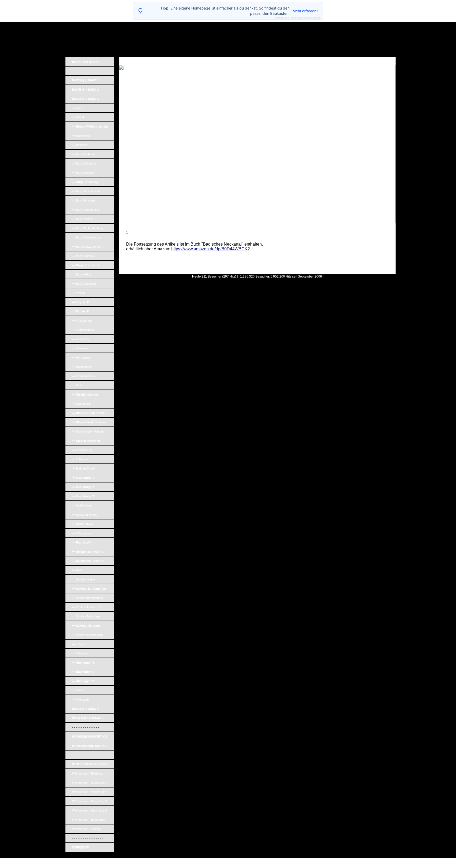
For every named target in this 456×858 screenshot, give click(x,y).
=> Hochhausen (82, 366)
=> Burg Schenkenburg (87, 237)
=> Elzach (78, 292)
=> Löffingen (80, 459)
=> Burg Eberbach (83, 172)
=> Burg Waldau (82, 274)
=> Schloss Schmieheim (87, 634)
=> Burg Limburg (82, 219)
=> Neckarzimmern (84, 514)
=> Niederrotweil (82, 524)
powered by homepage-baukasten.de (298, 17)
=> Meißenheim (82, 505)
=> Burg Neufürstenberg (87, 228)
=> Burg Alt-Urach (83, 154)
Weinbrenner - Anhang (86, 829)
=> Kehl (77, 385)
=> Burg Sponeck (83, 255)
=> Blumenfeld (81, 135)
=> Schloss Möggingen (86, 616)
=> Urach (78, 690)
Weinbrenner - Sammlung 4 (89, 810)
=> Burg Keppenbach (85, 209)
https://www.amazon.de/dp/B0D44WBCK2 (210, 249)
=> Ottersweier (81, 533)
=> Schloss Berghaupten (87, 597)
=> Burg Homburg (83, 200)
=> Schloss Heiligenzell (86, 607)
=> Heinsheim (80, 348)
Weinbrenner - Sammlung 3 (89, 801)
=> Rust (77, 570)
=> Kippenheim (81, 403)
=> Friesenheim (82, 320)
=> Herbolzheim (82, 357)
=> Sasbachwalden (84, 579)
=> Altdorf (78, 117)
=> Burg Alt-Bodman (84, 163)
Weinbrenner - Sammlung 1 (89, 782)
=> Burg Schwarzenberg (87, 246)
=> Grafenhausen (83, 329)
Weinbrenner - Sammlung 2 (89, 792)
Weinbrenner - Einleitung (87, 773)
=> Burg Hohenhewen (86, 191)
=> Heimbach (80, 339)
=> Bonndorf (80, 145)
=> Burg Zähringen (84, 283)
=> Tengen (79, 644)
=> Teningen (80, 653)
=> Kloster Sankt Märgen (88, 431)
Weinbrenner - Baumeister (89, 819)
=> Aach (77, 108)
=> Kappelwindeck (83, 376)
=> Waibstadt (80, 699)
